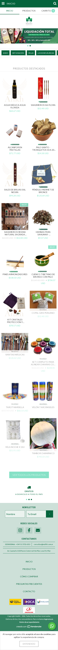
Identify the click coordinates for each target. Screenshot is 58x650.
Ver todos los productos (29, 474)
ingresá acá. (48, 619)
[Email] (37, 530)
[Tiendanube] (29, 627)
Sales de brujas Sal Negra (15, 190)
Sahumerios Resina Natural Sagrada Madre (15, 233)
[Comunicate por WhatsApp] (52, 626)
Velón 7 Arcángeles (43, 407)
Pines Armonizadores (15, 274)
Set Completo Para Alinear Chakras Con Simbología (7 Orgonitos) (43, 363)
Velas (30, 53)
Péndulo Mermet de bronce (43, 190)
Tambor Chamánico (43, 453)
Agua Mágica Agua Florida (15, 106)
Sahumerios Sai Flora (43, 105)
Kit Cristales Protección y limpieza (15, 320)
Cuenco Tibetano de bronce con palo (43, 275)
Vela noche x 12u (15, 447)
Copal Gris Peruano (43, 313)
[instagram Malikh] (20, 530)
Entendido (29, 644)
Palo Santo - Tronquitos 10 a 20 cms (43, 148)
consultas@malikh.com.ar (43, 544)
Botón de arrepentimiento (29, 622)
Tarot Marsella (15, 407)
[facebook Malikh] (29, 530)
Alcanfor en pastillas (15, 148)
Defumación (18, 53)
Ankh (5, 53)
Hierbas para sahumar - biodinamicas (43, 233)
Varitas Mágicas (15, 354)
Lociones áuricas (46, 53)
